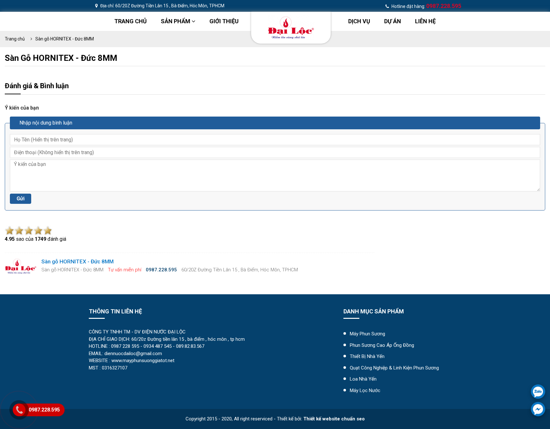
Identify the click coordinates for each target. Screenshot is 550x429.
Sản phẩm (176, 21)
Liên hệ (425, 21)
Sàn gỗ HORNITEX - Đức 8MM (64, 38)
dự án (392, 21)
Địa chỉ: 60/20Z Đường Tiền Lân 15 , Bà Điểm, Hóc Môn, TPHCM (161, 5)
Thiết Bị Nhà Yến (367, 356)
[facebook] (538, 409)
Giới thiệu (224, 21)
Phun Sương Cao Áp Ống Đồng (382, 345)
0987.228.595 (44, 410)
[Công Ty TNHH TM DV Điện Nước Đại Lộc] (291, 27)
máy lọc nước (365, 390)
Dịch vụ (359, 21)
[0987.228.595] (538, 391)
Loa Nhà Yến (363, 379)
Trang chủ (130, 21)
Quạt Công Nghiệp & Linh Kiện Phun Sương (394, 368)
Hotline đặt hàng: (426, 6)
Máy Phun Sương (367, 334)
